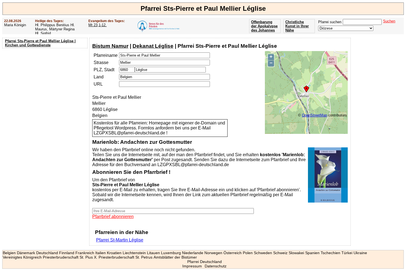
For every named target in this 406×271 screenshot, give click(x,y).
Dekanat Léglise (153, 46)
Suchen (389, 21)
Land (99, 77)
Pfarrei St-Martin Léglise (119, 240)
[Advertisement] (46, 85)
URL (98, 84)
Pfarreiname (106, 55)
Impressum (192, 266)
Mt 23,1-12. (97, 25)
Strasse (101, 62)
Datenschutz (215, 266)
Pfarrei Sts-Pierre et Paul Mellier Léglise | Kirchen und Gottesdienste (40, 43)
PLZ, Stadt (104, 69)
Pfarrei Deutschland (204, 261)
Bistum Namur (110, 46)
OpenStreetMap (314, 115)
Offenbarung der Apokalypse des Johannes (264, 26)
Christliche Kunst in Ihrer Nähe (297, 26)
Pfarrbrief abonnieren (113, 216)
